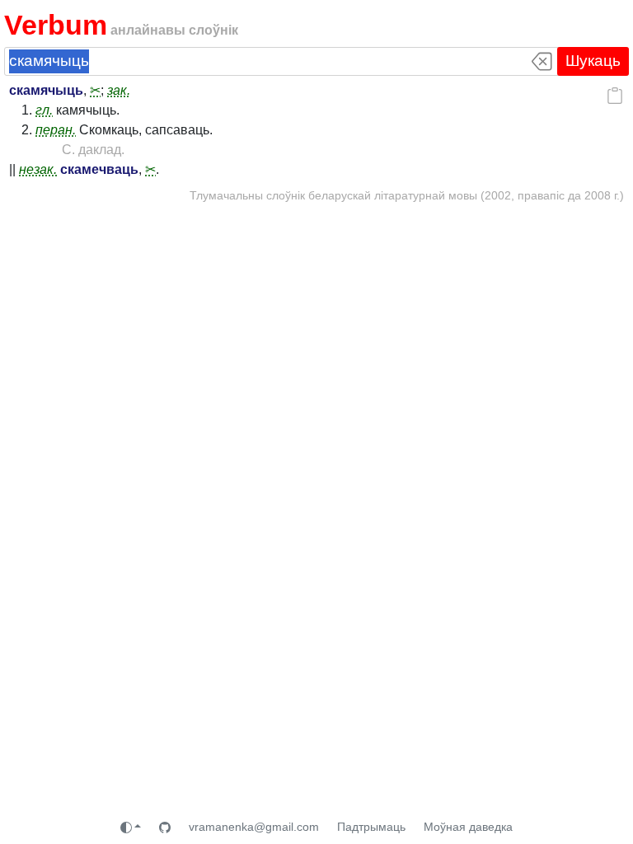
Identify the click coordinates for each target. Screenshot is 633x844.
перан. (55, 130)
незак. (38, 169)
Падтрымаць (371, 826)
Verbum (55, 25)
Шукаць (593, 60)
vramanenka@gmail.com (254, 826)
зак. (118, 90)
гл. (44, 110)
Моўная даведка (468, 826)
